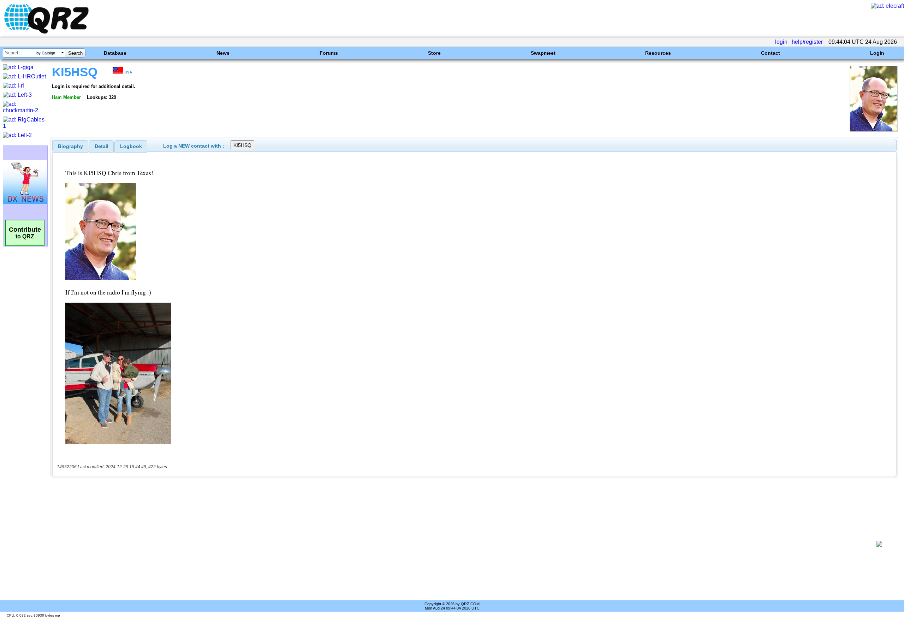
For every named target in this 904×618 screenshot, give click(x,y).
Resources (658, 53)
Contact (770, 53)
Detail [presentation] (101, 146)
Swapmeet (543, 53)
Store (434, 53)
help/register (807, 42)
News (223, 53)
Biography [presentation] (70, 146)
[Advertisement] (461, 543)
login (781, 42)
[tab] (70, 146)
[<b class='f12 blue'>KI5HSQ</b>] (874, 130)
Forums (329, 53)
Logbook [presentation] (131, 146)
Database (115, 53)
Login (877, 53)
